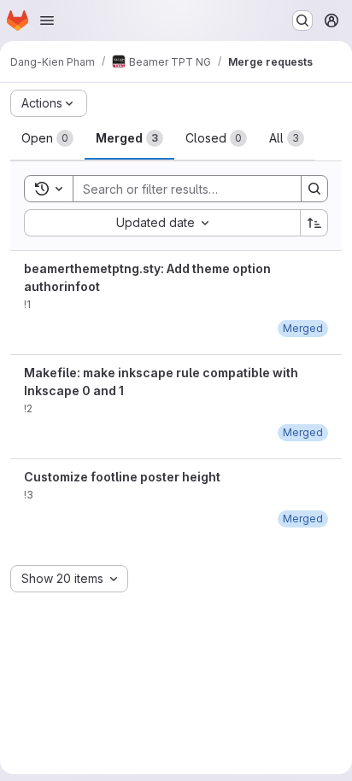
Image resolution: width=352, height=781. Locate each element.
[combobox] (162, 222)
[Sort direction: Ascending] (314, 222)
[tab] (47, 138)
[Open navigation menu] (47, 20)
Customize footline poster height (122, 476)
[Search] (314, 188)
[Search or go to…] (302, 20)
